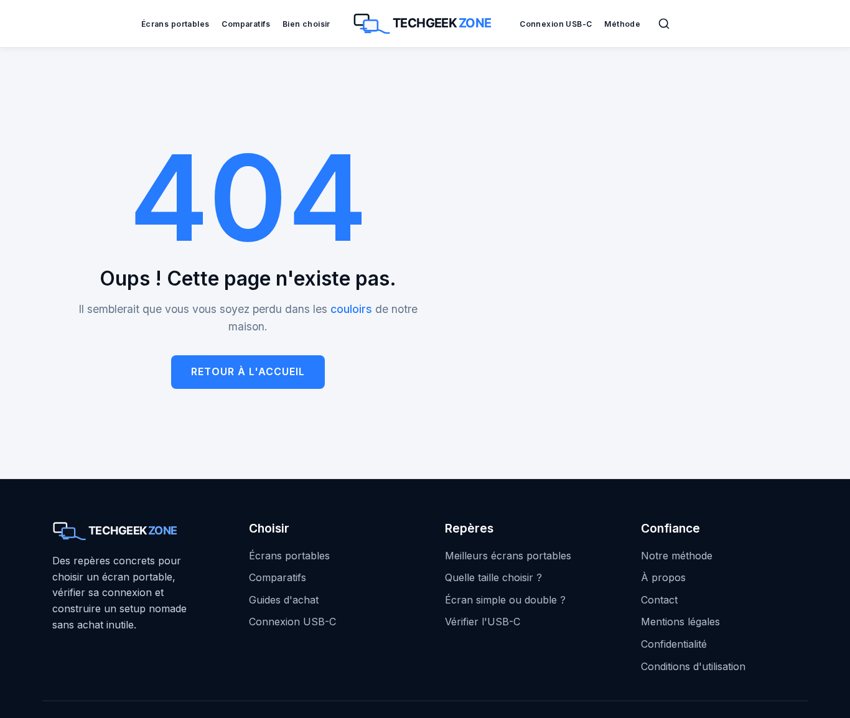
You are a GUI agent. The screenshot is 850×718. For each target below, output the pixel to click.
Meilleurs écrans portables (508, 555)
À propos (663, 577)
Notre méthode (676, 555)
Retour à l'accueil (248, 371)
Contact (659, 600)
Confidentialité (674, 644)
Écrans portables (175, 24)
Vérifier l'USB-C (482, 621)
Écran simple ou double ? (505, 600)
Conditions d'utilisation (693, 666)
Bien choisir (306, 24)
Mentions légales (680, 621)
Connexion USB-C (556, 24)
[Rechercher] (664, 23)
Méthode (622, 24)
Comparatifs (246, 24)
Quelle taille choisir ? (493, 577)
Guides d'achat (284, 600)
